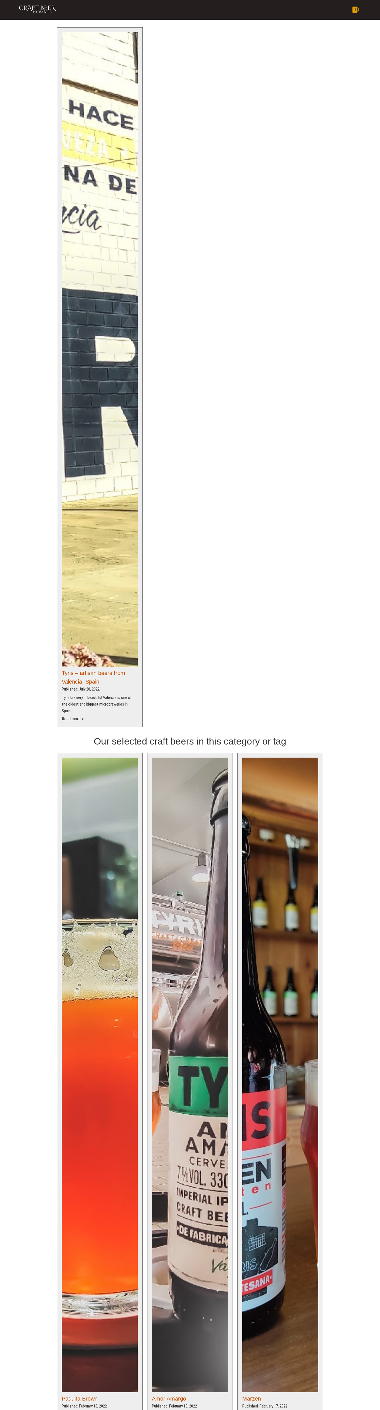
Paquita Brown (80, 1398)
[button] (224, 10)
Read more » (73, 718)
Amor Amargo (169, 1398)
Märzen (251, 1398)
